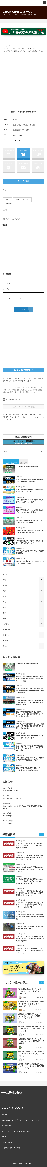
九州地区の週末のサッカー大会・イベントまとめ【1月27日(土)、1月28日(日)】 (31, 1041)
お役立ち (6, 635)
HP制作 (5, 640)
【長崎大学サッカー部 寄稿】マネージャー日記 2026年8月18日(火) (29, 927)
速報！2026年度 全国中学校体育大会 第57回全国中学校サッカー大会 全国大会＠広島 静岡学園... (30, 691)
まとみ (25, 1072)
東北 (4, 580)
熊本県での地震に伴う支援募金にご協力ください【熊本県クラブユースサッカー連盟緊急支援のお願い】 (29, 881)
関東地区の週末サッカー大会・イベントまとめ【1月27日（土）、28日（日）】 (31, 1054)
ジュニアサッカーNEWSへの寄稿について (16, 1131)
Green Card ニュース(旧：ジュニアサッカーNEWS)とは (21, 1120)
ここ (24, 1047)
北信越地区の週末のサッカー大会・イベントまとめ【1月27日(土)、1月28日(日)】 (29, 1016)
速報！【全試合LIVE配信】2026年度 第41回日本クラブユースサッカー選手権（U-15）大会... (30, 748)
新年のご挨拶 (7, 816)
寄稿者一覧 (5, 1137)
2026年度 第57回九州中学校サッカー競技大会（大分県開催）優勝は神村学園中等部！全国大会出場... (30, 726)
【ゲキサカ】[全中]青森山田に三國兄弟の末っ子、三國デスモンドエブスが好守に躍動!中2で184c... (30, 846)
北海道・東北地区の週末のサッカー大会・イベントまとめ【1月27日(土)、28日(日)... (31, 1066)
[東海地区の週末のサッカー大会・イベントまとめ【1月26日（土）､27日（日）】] (10, 993)
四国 (4, 613)
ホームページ (19, 140)
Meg (24, 1060)
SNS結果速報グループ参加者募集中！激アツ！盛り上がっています (29, 542)
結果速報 (6, 624)
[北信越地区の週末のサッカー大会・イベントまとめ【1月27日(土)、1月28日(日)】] (10, 1018)
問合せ (5, 646)
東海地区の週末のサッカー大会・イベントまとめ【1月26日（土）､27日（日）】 (30, 991)
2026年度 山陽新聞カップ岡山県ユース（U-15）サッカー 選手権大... (29, 521)
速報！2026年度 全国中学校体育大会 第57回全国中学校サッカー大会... (29, 480)
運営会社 (5, 1114)
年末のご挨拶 (7, 823)
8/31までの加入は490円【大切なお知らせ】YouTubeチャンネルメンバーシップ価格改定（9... (29, 869)
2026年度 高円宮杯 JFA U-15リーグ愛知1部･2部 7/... (30, 552)
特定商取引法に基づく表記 (11, 1148)
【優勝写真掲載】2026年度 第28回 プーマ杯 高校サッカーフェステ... (29, 532)
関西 (4, 602)
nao (24, 1022)
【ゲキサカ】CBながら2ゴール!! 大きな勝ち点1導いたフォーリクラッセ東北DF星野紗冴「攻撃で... (30, 939)
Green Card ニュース (17, 11)
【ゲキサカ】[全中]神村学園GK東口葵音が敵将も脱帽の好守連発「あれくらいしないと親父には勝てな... (29, 857)
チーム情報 (23, 150)
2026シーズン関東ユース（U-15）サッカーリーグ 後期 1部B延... (30, 562)
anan (24, 997)
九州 (4, 618)
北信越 (5, 585)
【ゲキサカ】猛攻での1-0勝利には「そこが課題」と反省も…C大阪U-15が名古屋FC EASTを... (30, 951)
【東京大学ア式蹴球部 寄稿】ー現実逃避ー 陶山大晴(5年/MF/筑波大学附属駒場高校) (30, 917)
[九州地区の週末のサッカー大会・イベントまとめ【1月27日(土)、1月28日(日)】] (10, 1043)
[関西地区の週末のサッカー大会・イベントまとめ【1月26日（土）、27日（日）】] (10, 1030)
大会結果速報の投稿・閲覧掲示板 (27, 466)
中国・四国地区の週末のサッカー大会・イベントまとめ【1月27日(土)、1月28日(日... (31, 1004)
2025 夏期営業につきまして (12, 798)
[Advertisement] (23, 81)
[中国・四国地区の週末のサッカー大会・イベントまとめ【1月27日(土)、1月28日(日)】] (10, 1005)
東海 (4, 596)
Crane (24, 1035)
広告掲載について (8, 1126)
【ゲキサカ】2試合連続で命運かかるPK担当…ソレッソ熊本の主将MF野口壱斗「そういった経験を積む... (29, 905)
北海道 (5, 574)
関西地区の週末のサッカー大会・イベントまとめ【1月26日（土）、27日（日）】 (31, 1029)
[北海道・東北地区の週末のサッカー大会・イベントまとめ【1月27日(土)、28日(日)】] (10, 1068)
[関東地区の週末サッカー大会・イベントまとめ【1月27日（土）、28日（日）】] (10, 1055)
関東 (4, 591)
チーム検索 (6, 629)
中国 (4, 607)
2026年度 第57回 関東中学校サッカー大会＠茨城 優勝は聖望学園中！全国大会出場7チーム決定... (29, 679)
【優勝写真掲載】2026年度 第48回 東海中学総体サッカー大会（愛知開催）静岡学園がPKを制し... (29, 702)
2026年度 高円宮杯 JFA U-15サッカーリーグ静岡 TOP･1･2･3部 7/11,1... (29, 769)
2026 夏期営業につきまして (12, 791)
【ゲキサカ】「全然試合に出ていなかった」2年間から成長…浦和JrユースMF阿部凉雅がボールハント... (29, 893)
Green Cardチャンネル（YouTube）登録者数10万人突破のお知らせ (23, 807)
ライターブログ (7, 1142)
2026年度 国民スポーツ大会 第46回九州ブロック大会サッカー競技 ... (29, 501)
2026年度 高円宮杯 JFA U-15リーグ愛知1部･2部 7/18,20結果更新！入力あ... (30, 759)
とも (24, 1010)
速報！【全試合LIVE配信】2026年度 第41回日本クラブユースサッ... (30, 491)
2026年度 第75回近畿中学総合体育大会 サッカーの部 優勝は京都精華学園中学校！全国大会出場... (29, 714)
